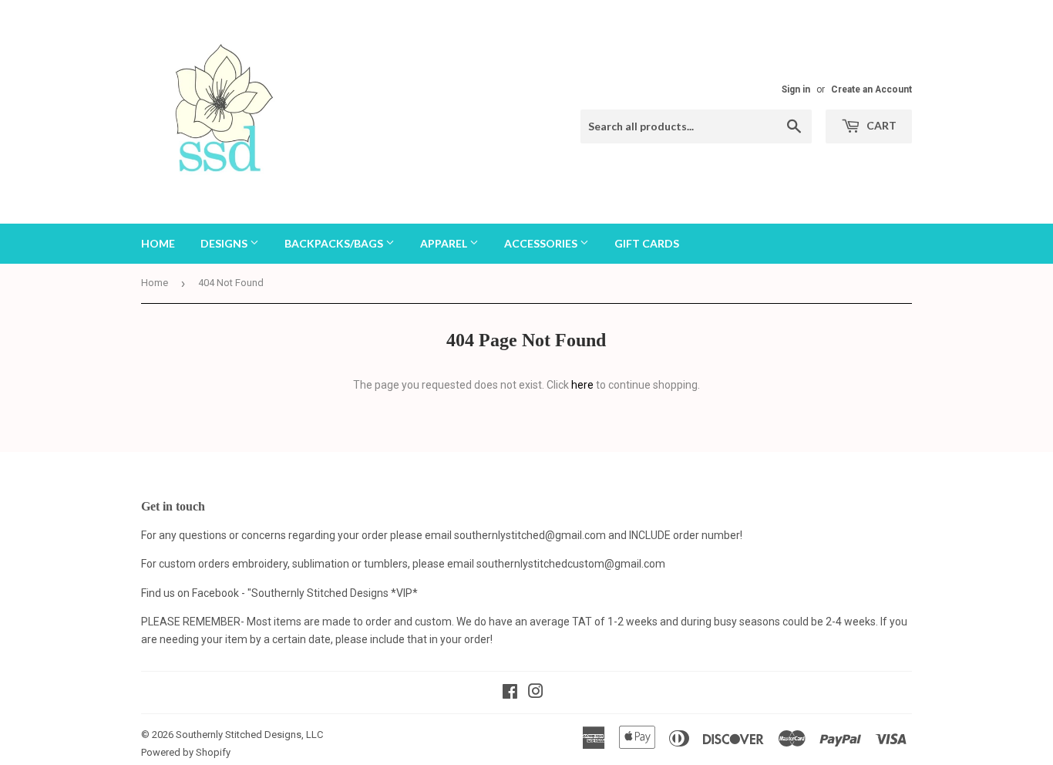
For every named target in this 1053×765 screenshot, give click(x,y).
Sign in (796, 89)
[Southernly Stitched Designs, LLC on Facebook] (510, 693)
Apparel (444, 243)
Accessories (542, 243)
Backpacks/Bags (334, 243)
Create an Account (871, 89)
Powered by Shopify (185, 752)
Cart (880, 125)
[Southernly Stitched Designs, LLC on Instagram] (535, 693)
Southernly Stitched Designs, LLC (249, 734)
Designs (225, 243)
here (582, 385)
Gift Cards (646, 243)
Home (158, 243)
